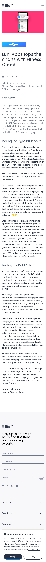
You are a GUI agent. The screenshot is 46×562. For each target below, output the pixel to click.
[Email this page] (3, 77)
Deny (33, 556)
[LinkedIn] (3, 486)
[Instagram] (12, 486)
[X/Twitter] (8, 486)
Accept (13, 557)
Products (6, 502)
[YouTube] (17, 486)
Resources (7, 524)
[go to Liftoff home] (7, 5)
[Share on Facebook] (16, 77)
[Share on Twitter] (7, 77)
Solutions (7, 513)
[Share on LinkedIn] (12, 77)
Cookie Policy (34, 549)
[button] (42, 5)
